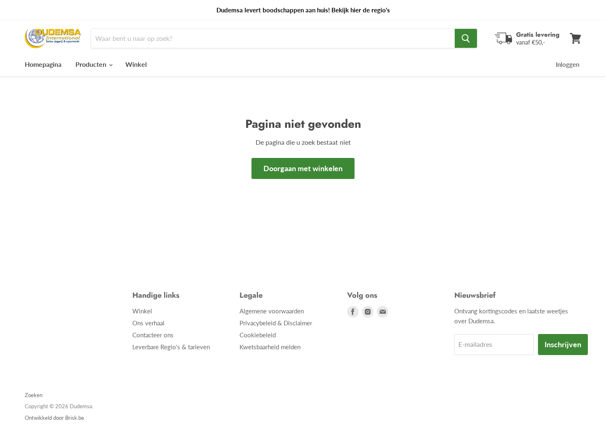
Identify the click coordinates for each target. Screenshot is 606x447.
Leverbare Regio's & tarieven (171, 347)
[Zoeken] (466, 38)
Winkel (136, 64)
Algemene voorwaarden (272, 311)
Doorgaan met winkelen (303, 168)
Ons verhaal (148, 323)
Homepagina (43, 64)
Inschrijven (563, 344)
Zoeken (33, 395)
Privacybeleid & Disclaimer (276, 323)
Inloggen (567, 64)
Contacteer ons (153, 335)
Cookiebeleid (258, 335)
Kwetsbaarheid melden (270, 347)
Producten (91, 64)
